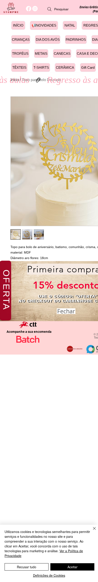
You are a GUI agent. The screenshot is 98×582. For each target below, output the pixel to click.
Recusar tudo (26, 567)
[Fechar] (91, 531)
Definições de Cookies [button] (49, 575)
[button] (66, 311)
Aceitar (72, 567)
